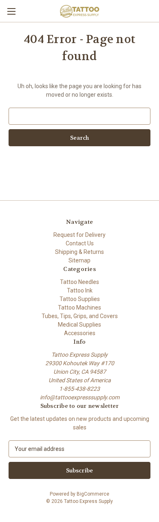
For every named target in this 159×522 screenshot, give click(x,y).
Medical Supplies (79, 324)
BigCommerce (93, 494)
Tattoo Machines (79, 307)
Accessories (79, 333)
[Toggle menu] (11, 11)
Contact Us (80, 243)
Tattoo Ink (80, 290)
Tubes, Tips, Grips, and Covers (80, 316)
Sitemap (79, 260)
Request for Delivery (79, 235)
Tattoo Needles (79, 282)
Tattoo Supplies (80, 299)
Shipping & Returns (79, 252)
